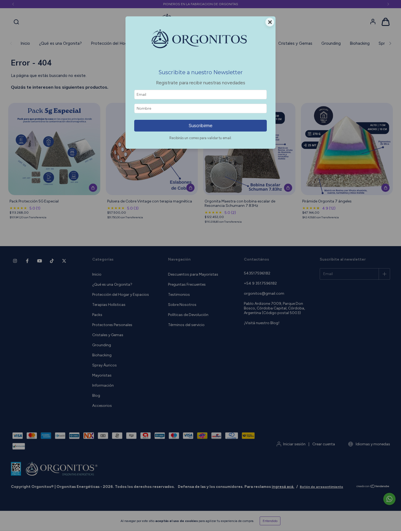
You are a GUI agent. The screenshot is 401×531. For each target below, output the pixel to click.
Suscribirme (200, 125)
